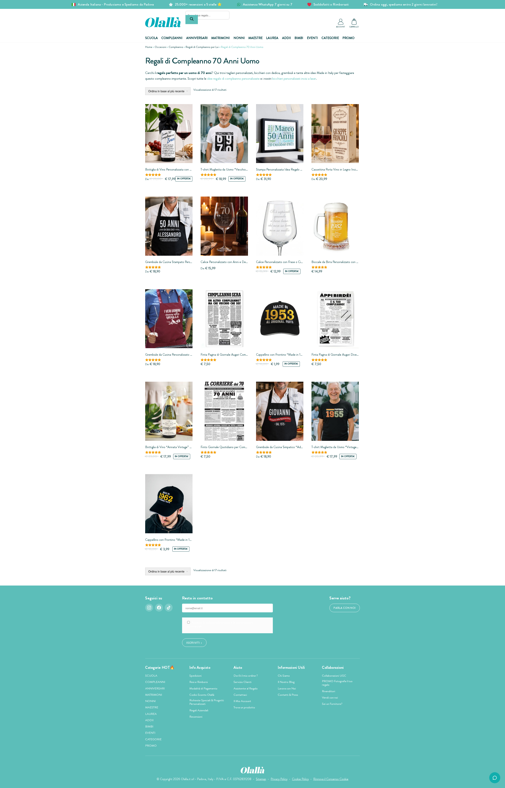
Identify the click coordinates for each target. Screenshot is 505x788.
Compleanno (176, 47)
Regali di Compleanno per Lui (202, 47)
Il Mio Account (242, 701)
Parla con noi (345, 608)
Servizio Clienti (243, 682)
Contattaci (240, 695)
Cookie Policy (300, 779)
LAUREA (272, 38)
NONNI (239, 38)
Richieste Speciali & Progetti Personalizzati (206, 702)
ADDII (286, 38)
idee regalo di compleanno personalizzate (233, 78)
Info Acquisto (199, 667)
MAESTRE (255, 38)
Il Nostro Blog (286, 682)
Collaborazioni (333, 667)
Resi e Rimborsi (198, 682)
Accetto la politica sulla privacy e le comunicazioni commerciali (220, 624)
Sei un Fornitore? (332, 704)
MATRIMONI (220, 38)
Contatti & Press (288, 695)
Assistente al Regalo (246, 688)
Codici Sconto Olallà (201, 695)
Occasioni (160, 47)
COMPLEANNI (171, 38)
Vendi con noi (330, 697)
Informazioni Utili (291, 667)
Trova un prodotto (244, 707)
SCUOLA (151, 38)
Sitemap (261, 779)
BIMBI (299, 38)
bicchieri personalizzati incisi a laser (294, 78)
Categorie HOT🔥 (160, 667)
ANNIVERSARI (197, 38)
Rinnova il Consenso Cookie (330, 779)
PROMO (348, 38)
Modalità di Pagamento (203, 688)
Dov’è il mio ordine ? (246, 675)
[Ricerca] (191, 19)
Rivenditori (328, 691)
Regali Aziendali (198, 710)
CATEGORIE (330, 38)
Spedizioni (195, 675)
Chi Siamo (284, 675)
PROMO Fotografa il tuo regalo (337, 682)
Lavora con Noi (287, 688)
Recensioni (195, 716)
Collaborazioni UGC (334, 675)
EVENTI (312, 38)
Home (148, 47)
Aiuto (238, 667)
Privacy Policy (279, 779)
